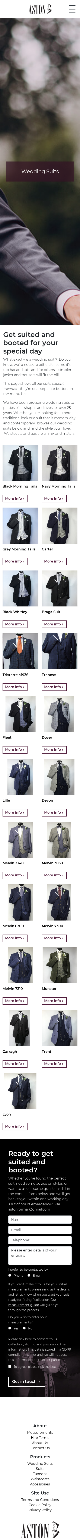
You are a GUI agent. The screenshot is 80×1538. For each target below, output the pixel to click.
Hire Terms (40, 1438)
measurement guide (23, 1305)
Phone (18, 1276)
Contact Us (40, 1448)
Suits (40, 1469)
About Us (40, 1443)
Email (37, 1276)
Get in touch (25, 1381)
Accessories (40, 1484)
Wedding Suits (40, 1464)
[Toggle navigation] (72, 8)
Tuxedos (40, 1474)
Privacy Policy (40, 1510)
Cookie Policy (40, 1505)
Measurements (40, 1432)
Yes (16, 1328)
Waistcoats (40, 1479)
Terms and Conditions (40, 1500)
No (30, 1328)
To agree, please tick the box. (35, 1367)
